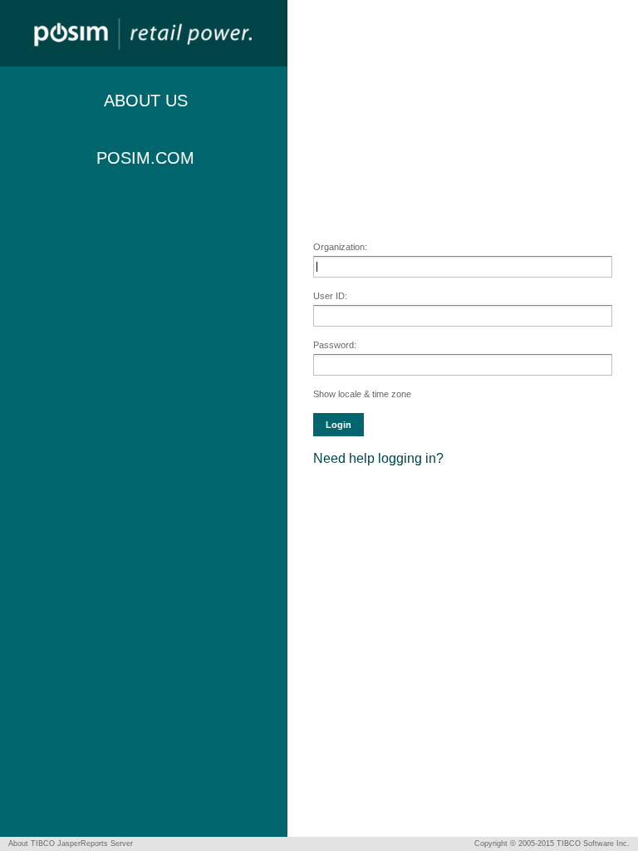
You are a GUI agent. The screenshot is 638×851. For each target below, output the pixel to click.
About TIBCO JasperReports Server (70, 843)
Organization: (340, 247)
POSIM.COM (145, 158)
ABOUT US (146, 100)
